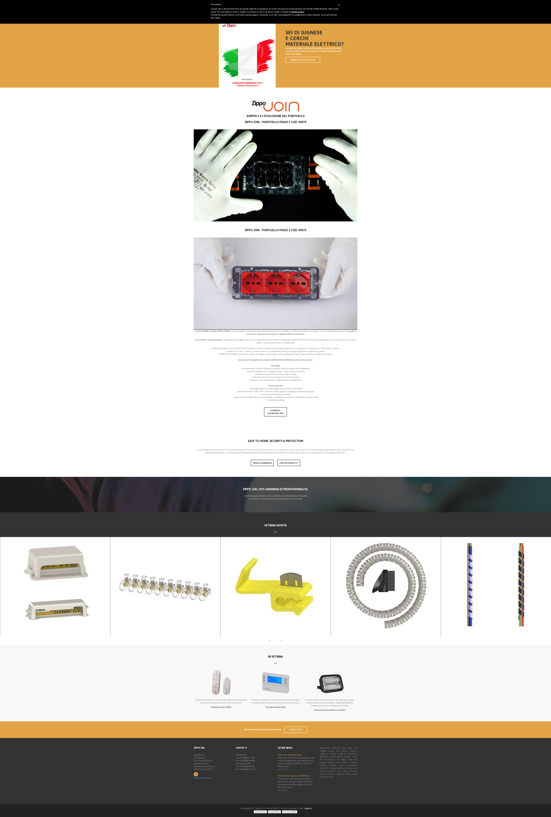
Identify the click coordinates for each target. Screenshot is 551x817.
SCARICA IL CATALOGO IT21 (302, 59)
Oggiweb (308, 808)
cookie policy (297, 12)
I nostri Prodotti (288, 463)
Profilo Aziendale (262, 463)
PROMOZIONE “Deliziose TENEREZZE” (294, 775)
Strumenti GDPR (289, 812)
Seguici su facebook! (203, 777)
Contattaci (295, 730)
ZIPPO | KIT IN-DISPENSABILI (290, 755)
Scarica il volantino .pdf (276, 412)
